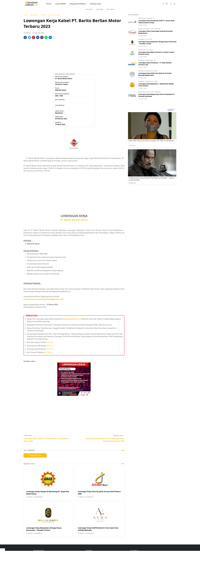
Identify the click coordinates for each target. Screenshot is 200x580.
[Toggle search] (174, 4)
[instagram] (166, 4)
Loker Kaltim (99, 9)
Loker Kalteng (110, 9)
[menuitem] (48, 4)
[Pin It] (33, 37)
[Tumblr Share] (42, 37)
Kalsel (148, 29)
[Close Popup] (2, 549)
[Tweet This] (29, 37)
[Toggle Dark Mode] (171, 3)
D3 (147, 39)
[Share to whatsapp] (46, 37)
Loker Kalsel (89, 9)
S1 (153, 18)
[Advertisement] (74, 57)
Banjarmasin (142, 29)
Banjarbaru (141, 39)
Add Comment (36, 455)
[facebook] (163, 4)
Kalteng (150, 18)
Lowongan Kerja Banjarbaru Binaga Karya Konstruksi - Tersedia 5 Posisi (43, 529)
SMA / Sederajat (155, 29)
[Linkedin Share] (37, 37)
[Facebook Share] (25, 37)
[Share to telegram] (50, 37)
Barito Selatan (142, 18)
